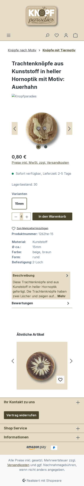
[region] (42, 128)
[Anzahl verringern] (16, 216)
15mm (19, 204)
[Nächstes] (69, 128)
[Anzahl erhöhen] (27, 216)
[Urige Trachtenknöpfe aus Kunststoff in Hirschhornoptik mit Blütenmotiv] (42, 367)
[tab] (41, 285)
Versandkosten (18, 465)
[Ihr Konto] (66, 35)
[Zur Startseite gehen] (42, 16)
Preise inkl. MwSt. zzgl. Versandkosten (40, 163)
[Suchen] (47, 35)
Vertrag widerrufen (21, 415)
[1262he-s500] (42, 128)
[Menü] (8, 35)
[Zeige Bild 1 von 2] (38, 146)
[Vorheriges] (15, 128)
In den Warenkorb (52, 216)
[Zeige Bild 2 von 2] (45, 146)
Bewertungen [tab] (22, 303)
